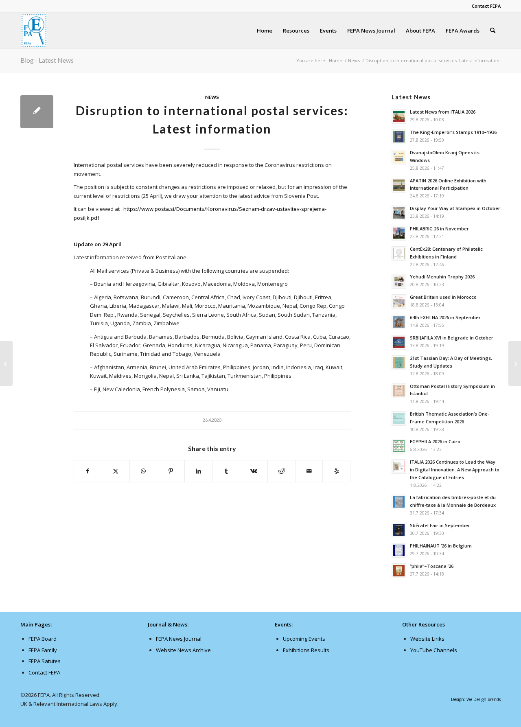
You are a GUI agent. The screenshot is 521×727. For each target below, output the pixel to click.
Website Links (427, 638)
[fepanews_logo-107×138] (34, 30)
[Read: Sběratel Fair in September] (399, 530)
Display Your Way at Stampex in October (455, 208)
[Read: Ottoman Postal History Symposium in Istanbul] (399, 390)
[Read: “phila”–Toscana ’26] (399, 570)
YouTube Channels (433, 650)
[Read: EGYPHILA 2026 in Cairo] (399, 446)
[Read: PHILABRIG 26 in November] (399, 233)
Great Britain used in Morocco (443, 297)
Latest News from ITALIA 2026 (442, 112)
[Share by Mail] (309, 471)
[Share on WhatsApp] (143, 471)
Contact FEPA (486, 6)
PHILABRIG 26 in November (439, 229)
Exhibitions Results (306, 650)
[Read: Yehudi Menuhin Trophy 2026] (399, 281)
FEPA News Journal (178, 638)
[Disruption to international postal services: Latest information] (36, 111)
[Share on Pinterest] (170, 471)
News (212, 97)
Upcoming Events (304, 638)
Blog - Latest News (47, 60)
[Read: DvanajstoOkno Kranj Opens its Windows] (399, 157)
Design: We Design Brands (476, 699)
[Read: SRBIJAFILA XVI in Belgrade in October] (399, 342)
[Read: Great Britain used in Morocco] (399, 301)
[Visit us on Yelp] (336, 471)
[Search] (493, 30)
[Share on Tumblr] (226, 471)
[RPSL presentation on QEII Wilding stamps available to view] (6, 363)
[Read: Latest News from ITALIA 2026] (399, 116)
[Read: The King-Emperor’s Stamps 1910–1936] (399, 136)
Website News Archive (183, 650)
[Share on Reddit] (281, 471)
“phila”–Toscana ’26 (431, 566)
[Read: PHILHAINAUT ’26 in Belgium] (399, 550)
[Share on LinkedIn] (198, 471)
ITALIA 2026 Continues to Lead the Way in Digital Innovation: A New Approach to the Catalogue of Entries (454, 469)
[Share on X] (115, 471)
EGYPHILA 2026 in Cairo (435, 441)
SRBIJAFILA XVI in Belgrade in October (451, 338)
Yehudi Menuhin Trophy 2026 (442, 277)
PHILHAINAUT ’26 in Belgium (441, 546)
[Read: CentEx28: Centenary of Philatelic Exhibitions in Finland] (399, 253)
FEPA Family (42, 650)
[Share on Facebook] (88, 471)
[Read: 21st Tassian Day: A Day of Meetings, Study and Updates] (399, 362)
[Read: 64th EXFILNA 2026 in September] (399, 322)
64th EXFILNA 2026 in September (445, 317)
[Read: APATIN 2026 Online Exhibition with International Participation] (399, 185)
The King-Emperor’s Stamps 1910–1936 (453, 132)
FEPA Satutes (44, 661)
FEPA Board (42, 638)
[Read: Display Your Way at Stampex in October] (399, 213)
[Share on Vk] (253, 471)
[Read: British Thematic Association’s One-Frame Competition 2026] (399, 418)
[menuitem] (484, 6)
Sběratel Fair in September (440, 525)
